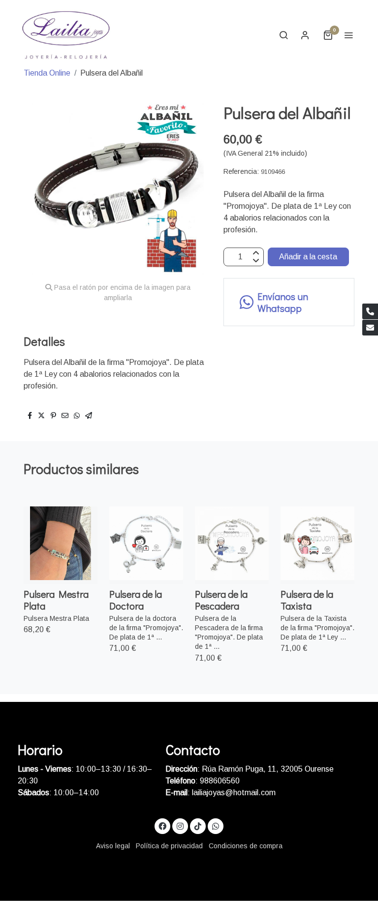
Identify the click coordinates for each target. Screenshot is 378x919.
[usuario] (305, 35)
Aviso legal (113, 846)
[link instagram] (180, 826)
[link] (66, 35)
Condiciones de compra (246, 846)
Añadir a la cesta (308, 256)
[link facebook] (162, 826)
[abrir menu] (348, 35)
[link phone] (370, 311)
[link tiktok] (197, 826)
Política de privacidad (169, 846)
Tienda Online (47, 73)
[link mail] (370, 327)
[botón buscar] (283, 35)
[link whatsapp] (215, 826)
